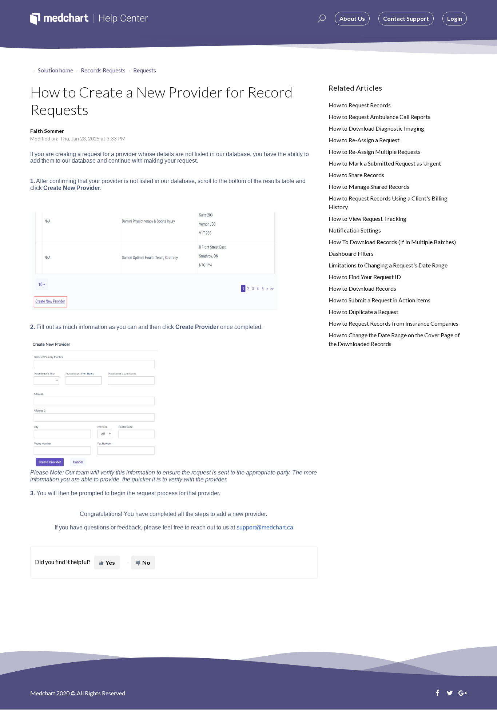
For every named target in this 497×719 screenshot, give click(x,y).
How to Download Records (362, 288)
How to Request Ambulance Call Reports (379, 116)
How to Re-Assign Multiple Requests (375, 151)
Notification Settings (355, 230)
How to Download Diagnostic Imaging (376, 128)
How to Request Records (360, 105)
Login (454, 18)
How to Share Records (356, 174)
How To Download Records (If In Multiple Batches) (392, 241)
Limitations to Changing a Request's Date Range (388, 265)
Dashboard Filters (351, 253)
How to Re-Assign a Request (364, 139)
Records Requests (103, 70)
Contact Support (406, 18)
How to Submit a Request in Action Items (379, 300)
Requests (144, 70)
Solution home (55, 70)
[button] (320, 18)
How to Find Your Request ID (365, 276)
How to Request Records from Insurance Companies (393, 323)
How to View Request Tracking (367, 218)
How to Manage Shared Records (369, 186)
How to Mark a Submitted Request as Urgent (385, 163)
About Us (352, 18)
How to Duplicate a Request (363, 311)
